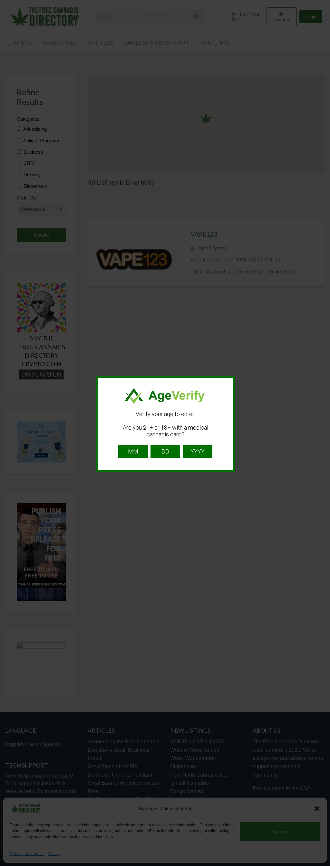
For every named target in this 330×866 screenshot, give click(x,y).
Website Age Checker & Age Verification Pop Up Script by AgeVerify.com (322, 864)
